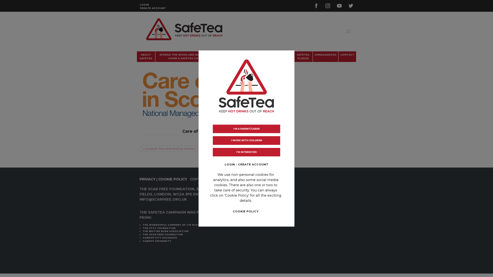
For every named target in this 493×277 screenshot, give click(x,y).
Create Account (253, 164)
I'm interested (246, 152)
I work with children (246, 140)
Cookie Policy (246, 211)
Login (230, 164)
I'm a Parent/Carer (246, 128)
